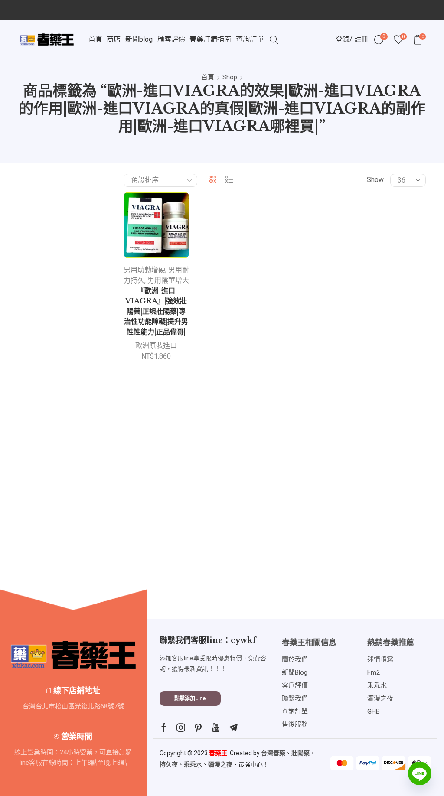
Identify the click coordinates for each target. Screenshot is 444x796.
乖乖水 (193, 764)
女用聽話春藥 (368, 333)
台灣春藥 (273, 753)
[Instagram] (180, 727)
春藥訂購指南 (210, 39)
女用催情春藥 (368, 318)
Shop (229, 77)
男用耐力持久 (368, 409)
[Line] (419, 773)
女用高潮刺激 (368, 363)
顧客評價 (171, 39)
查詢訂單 (250, 39)
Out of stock (376, 520)
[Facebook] (164, 727)
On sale (369, 535)
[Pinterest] (198, 727)
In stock (370, 506)
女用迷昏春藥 (368, 348)
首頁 (95, 39)
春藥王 (218, 753)
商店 (114, 39)
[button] (190, 698)
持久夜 (169, 764)
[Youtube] (215, 727)
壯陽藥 (300, 753)
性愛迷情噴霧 (368, 379)
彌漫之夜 (220, 764)
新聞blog (139, 39)
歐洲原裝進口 (156, 345)
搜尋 (404, 219)
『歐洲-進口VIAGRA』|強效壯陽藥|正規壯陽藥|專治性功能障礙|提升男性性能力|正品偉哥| (156, 311)
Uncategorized (369, 303)
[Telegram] (233, 727)
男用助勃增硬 (144, 270)
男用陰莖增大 (168, 280)
